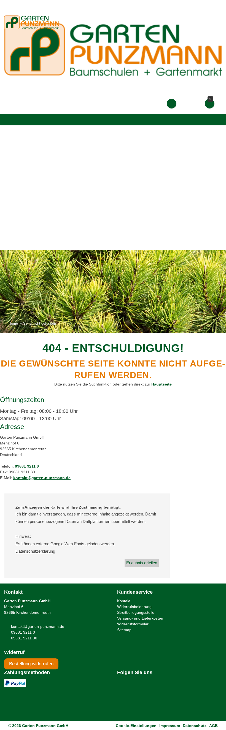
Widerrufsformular (133, 624)
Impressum (169, 725)
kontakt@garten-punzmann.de (42, 478)
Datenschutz (194, 725)
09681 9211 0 (27, 466)
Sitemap (124, 630)
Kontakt (123, 601)
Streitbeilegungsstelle (135, 612)
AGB (213, 725)
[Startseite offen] (113, 49)
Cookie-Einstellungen (136, 725)
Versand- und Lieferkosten (140, 618)
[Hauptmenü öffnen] (9, 119)
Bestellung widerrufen (31, 663)
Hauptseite (161, 384)
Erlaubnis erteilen (141, 562)
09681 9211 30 (24, 638)
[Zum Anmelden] (171, 103)
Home (13, 323)
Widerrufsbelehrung (134, 606)
